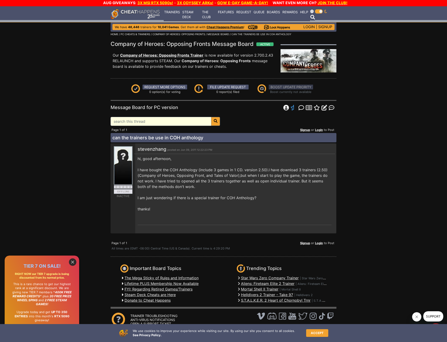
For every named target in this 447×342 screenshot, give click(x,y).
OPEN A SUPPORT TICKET (150, 324)
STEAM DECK (187, 14)
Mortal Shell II (291, 289)
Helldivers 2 (304, 295)
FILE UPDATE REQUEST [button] (228, 87)
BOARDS (273, 12)
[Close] (72, 262)
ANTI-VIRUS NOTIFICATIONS (152, 320)
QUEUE (259, 12)
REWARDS (290, 12)
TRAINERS (172, 12)
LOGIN (309, 26)
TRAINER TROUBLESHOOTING (153, 316)
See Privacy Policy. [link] (147, 335)
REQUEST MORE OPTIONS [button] (164, 87)
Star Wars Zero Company (319, 278)
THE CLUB (206, 14)
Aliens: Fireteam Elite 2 (314, 284)
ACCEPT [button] (317, 333)
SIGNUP (325, 26)
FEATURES (226, 12)
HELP (304, 12)
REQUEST (243, 12)
